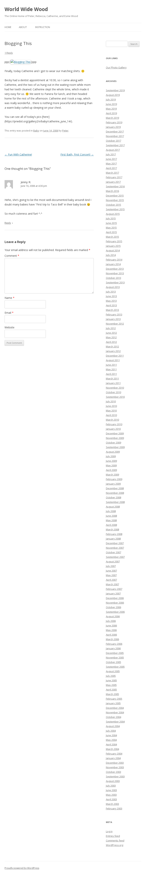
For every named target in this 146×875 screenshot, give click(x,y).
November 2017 (115, 136)
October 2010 (113, 392)
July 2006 (111, 621)
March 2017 (112, 172)
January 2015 (113, 246)
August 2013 (113, 287)
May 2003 (111, 794)
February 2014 (114, 259)
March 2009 (112, 474)
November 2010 (115, 387)
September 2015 (115, 209)
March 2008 (112, 529)
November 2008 (115, 493)
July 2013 (111, 291)
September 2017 (115, 145)
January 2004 (113, 758)
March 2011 (112, 378)
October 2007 (113, 552)
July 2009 (111, 456)
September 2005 (115, 666)
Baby (36, 130)
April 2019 (111, 113)
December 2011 (115, 355)
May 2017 (111, 163)
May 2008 (111, 520)
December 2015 (115, 195)
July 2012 (111, 328)
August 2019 (113, 95)
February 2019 (114, 122)
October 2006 (113, 607)
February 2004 (114, 753)
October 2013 (113, 278)
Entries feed (113, 836)
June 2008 (111, 515)
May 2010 (111, 410)
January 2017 (113, 182)
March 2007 (112, 584)
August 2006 (113, 616)
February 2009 (114, 479)
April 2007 (111, 579)
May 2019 (111, 108)
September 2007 (115, 557)
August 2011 (113, 360)
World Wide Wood (26, 9)
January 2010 (113, 429)
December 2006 (115, 598)
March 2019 (112, 118)
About (23, 27)
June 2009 (111, 461)
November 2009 (115, 438)
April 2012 (111, 342)
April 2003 (111, 799)
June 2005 (111, 680)
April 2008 (111, 525)
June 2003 (111, 790)
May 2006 (111, 630)
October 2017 (113, 140)
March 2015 (112, 236)
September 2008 (115, 502)
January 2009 (113, 483)
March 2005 (112, 694)
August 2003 (113, 781)
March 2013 (112, 310)
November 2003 (115, 767)
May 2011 (111, 369)
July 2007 (111, 566)
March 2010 (112, 419)
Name (9, 298)
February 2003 (114, 808)
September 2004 (115, 721)
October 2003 (113, 772)
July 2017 (111, 154)
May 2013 (111, 300)
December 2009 (115, 433)
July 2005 (111, 676)
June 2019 (111, 104)
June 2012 (111, 332)
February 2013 (114, 314)
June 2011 (111, 365)
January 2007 (113, 593)
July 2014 (111, 255)
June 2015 (111, 223)
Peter (65, 130)
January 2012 (113, 351)
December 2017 (115, 131)
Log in (109, 831)
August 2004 (113, 726)
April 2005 (111, 689)
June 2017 (111, 159)
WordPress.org (114, 845)
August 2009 (113, 451)
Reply (8, 223)
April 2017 (111, 168)
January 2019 (113, 127)
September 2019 (115, 90)
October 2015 (113, 204)
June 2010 (111, 406)
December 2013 (115, 268)
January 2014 (113, 264)
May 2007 (111, 575)
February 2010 (114, 424)
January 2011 (113, 383)
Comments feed (115, 840)
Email (9, 312)
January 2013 (113, 319)
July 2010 (111, 401)
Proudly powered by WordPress (22, 868)
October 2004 (113, 717)
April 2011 (111, 374)
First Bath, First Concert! (77, 154)
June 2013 (111, 296)
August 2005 (113, 671)
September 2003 (115, 776)
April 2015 (111, 232)
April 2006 (111, 634)
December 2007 (115, 543)
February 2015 (114, 241)
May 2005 (111, 685)
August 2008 (113, 506)
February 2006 (114, 644)
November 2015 (115, 200)
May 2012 (111, 337)
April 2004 (111, 744)
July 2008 (111, 511)
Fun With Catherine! (18, 154)
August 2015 (113, 214)
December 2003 (115, 762)
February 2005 (114, 698)
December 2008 (115, 488)
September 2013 (115, 282)
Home (8, 27)
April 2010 (111, 415)
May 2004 (111, 740)
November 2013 (115, 273)
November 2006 (115, 602)
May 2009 (111, 465)
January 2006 (113, 648)
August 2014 (113, 250)
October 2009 (113, 442)
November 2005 (115, 657)
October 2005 (113, 662)
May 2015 (111, 227)
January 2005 (113, 703)
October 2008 (113, 497)
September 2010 (115, 397)
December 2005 (115, 653)
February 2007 (114, 589)
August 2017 (113, 150)
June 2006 (111, 625)
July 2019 (111, 99)
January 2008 (113, 538)
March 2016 (112, 191)
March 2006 (112, 639)
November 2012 (115, 323)
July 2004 (111, 730)
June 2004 (111, 735)
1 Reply (9, 53)
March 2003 (112, 804)
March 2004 (112, 749)
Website (9, 327)
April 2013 (111, 305)
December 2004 (115, 708)
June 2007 (111, 570)
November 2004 (115, 712)
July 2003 (111, 785)
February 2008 (114, 534)
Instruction (42, 27)
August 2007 (113, 561)
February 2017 (114, 177)
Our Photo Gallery (116, 67)
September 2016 (115, 186)
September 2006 (115, 612)
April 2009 (111, 470)
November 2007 (115, 547)
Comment (12, 255)
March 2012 (112, 346)
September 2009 (115, 447)
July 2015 (111, 218)
